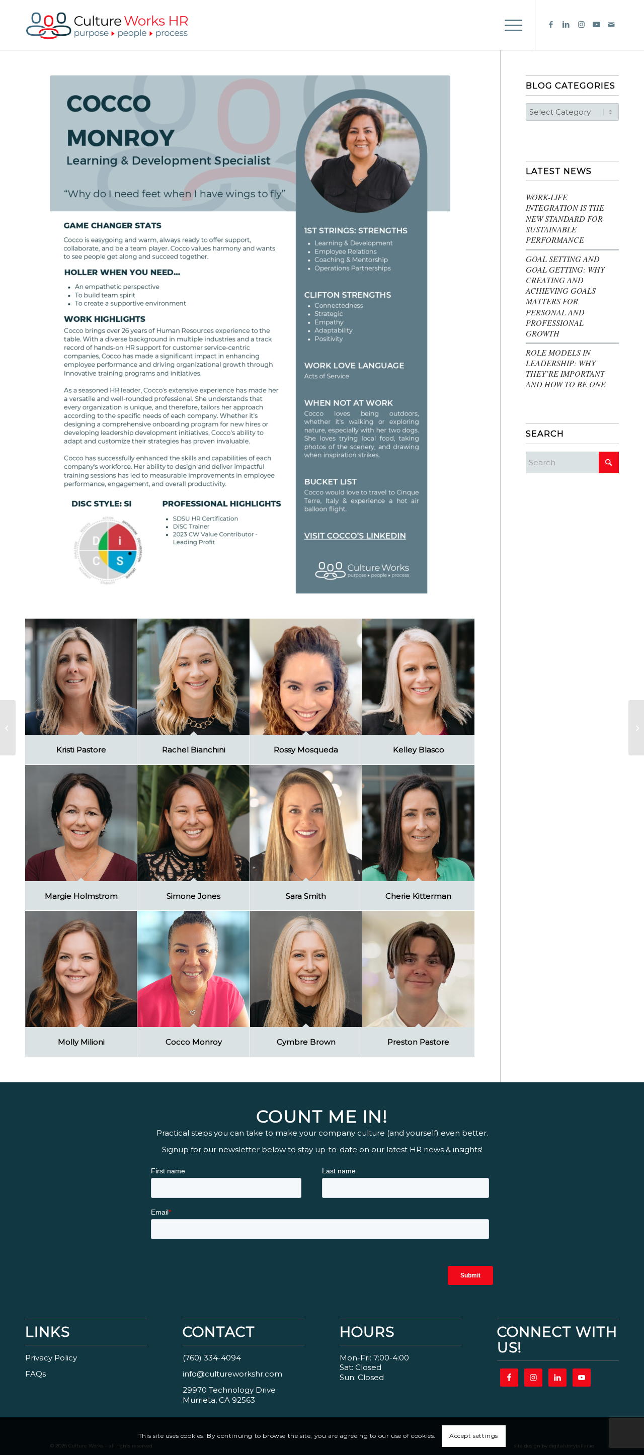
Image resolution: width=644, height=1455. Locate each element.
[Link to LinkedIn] (566, 24)
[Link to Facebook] (550, 24)
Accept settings (473, 1435)
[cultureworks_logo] (119, 25)
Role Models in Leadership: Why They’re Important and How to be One (566, 368)
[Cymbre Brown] (8, 727)
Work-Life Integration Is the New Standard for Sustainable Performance (565, 218)
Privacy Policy (51, 1357)
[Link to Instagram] (581, 24)
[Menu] (510, 25)
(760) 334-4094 (212, 1357)
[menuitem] (510, 25)
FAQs (35, 1374)
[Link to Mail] (611, 24)
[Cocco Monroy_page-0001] (250, 334)
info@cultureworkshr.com (232, 1374)
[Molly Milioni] (636, 727)
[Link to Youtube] (596, 24)
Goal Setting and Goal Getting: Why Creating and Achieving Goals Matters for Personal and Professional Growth (565, 295)
